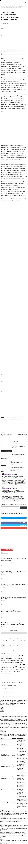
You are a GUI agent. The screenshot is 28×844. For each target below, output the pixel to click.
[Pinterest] (8, 31)
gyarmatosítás (18, 417)
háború (12, 660)
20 (14, 643)
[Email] (17, 31)
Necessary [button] (2, 730)
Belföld (3, 471)
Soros (2, 671)
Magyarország (8, 6)
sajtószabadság (23, 669)
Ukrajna (18, 671)
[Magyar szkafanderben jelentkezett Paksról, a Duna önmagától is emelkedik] (5, 463)
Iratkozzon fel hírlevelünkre (14, 517)
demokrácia (4, 656)
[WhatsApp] (11, 31)
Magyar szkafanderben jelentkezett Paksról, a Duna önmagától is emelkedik (16, 462)
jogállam (21, 660)
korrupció (13, 662)
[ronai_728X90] (14, 55)
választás (3, 673)
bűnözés (18, 653)
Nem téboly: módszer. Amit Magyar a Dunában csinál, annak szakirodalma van (12, 623)
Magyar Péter (15, 664)
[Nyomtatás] (20, 31)
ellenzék (17, 656)
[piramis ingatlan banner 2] (14, 127)
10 (3, 640)
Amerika (3, 653)
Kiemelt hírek (14, 6)
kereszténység (8, 662)
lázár (23, 417)
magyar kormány (5, 418)
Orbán (10, 418)
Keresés (3, 505)
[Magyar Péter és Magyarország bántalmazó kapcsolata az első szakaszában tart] (14, 593)
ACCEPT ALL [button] (18, 706)
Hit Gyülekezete (5, 660)
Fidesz (14, 658)
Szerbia (21, 418)
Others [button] (1, 837)
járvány (2, 662)
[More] (23, 31)
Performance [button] (3, 816)
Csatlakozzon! (22, 525)
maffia (21, 662)
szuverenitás (4, 420)
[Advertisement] (14, 210)
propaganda (4, 669)
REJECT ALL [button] (11, 706)
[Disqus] (14, 488)
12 (10, 640)
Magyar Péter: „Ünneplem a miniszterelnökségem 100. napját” (11, 610)
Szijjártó (9, 671)
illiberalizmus (16, 660)
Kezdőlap (3, 6)
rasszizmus (18, 669)
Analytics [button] (2, 822)
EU (22, 656)
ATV (14, 653)
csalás (24, 653)
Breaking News (4, 458)
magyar (3, 664)
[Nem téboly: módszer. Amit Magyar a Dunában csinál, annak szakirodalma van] (14, 619)
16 (24, 640)
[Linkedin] (14, 31)
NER (23, 664)
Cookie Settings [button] (3, 706)
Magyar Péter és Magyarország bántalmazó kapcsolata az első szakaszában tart (13, 598)
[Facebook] (2, 31)
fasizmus (12, 417)
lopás (17, 662)
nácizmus (3, 667)
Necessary (3, 731)
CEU (21, 653)
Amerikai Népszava (6, 23)
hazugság (19, 658)
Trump (14, 671)
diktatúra (10, 656)
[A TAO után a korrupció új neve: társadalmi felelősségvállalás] (5, 456)
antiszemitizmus (9, 653)
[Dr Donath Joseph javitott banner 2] (14, 391)
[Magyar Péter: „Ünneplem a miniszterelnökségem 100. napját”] (14, 606)
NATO (20, 664)
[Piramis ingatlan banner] (14, 376)
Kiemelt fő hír (4, 465)
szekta (5, 671)
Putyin (10, 669)
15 (21, 640)
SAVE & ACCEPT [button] (4, 843)
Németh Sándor (10, 667)
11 (6, 640)
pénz (14, 669)
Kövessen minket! (22, 522)
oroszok (24, 667)
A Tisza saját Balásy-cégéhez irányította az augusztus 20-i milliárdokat (17, 469)
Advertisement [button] (3, 829)
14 (17, 640)
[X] (5, 31)
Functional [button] (2, 809)
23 (24, 643)
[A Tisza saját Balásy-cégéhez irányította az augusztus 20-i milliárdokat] (5, 469)
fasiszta (2, 658)
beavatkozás (7, 417)
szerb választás (16, 418)
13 (14, 640)
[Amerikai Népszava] (6, 445)
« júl (13, 650)
